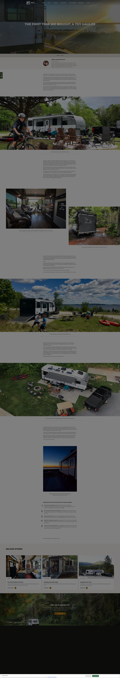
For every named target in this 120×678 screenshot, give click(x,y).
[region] (60, 676)
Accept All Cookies (95, 675)
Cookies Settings (88, 675)
